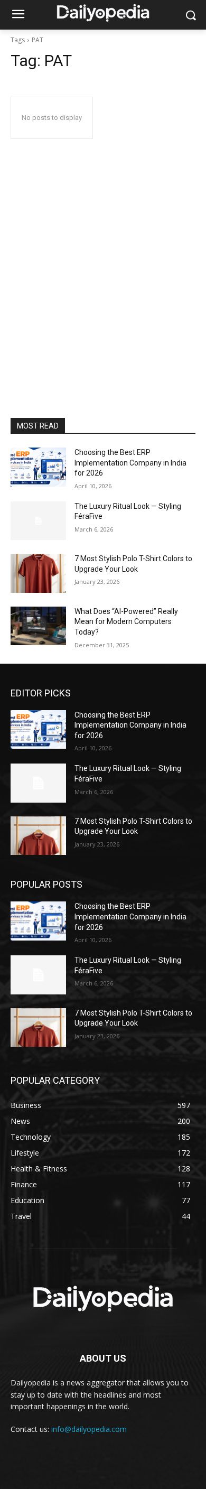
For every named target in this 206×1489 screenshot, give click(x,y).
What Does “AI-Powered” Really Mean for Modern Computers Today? (126, 621)
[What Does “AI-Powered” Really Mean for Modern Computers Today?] (38, 626)
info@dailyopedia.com (89, 1429)
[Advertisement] (103, 310)
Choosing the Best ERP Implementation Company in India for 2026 (130, 462)
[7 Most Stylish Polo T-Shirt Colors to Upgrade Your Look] (38, 573)
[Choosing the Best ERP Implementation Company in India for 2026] (38, 467)
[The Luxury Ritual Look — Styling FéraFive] (38, 521)
